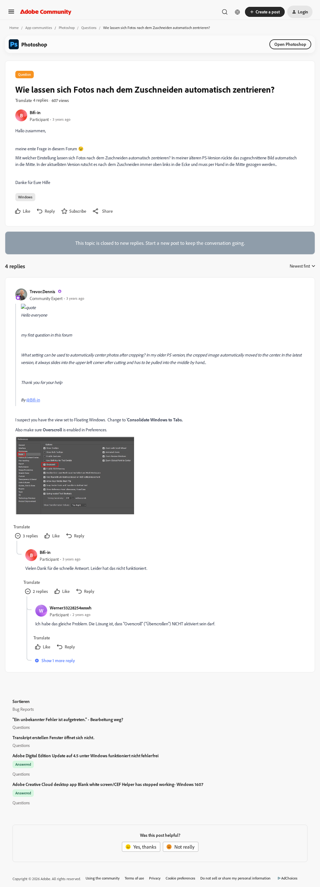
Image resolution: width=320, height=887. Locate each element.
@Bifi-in (33, 399)
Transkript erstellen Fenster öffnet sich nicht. (53, 737)
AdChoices (289, 878)
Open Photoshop (290, 44)
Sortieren (21, 701)
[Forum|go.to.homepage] (46, 12)
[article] (159, 414)
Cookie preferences (180, 878)
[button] (11, 13)
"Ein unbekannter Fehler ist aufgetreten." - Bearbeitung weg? (67, 719)
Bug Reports (23, 709)
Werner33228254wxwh (71, 607)
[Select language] (237, 12)
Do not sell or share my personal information (235, 878)
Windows (25, 197)
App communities (38, 27)
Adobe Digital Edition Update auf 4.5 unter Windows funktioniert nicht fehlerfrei (85, 755)
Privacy (155, 878)
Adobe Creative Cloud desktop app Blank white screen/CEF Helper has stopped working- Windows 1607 (107, 784)
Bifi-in (35, 112)
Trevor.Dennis (42, 291)
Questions (89, 27)
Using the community (103, 878)
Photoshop (67, 27)
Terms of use (134, 878)
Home (14, 27)
